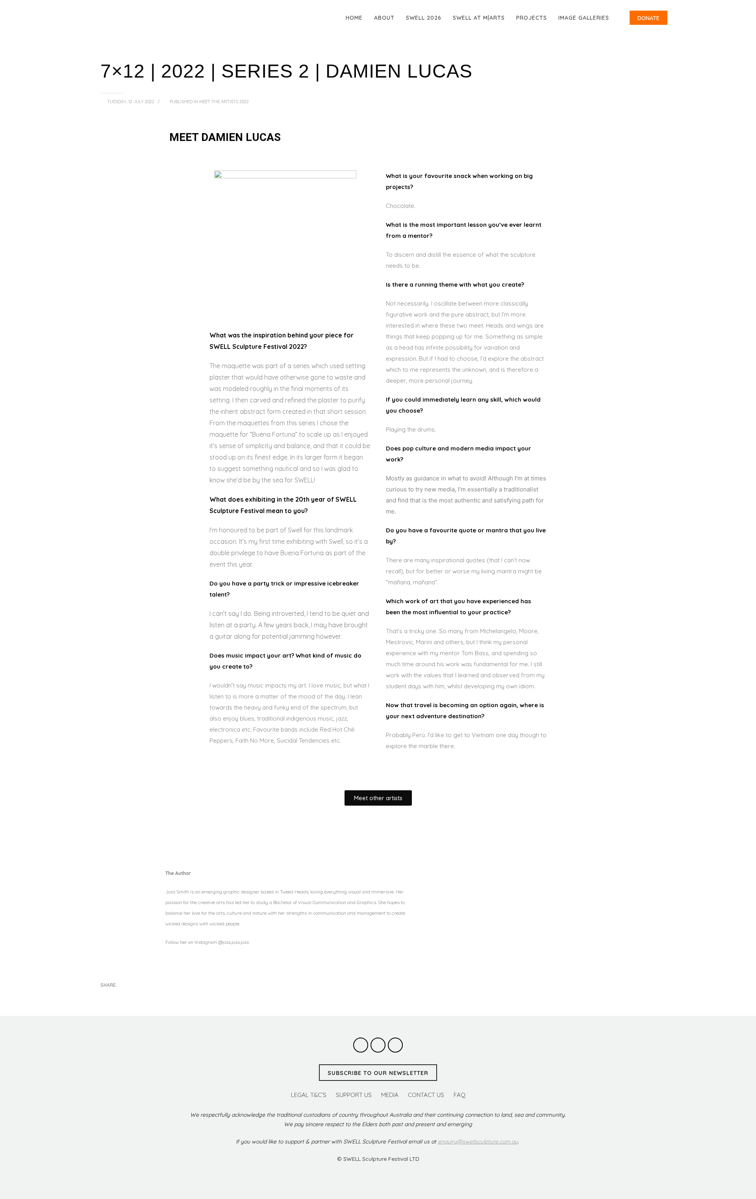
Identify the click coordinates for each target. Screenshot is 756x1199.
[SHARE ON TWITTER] (106, 996)
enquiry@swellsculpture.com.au (478, 1141)
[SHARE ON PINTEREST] (148, 996)
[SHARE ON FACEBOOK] (120, 996)
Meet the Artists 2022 (224, 101)
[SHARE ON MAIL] (161, 996)
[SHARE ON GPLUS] (134, 996)
